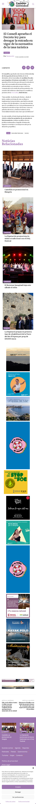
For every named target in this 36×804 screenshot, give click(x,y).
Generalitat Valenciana (17, 133)
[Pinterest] (32, 67)
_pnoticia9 (7, 232)
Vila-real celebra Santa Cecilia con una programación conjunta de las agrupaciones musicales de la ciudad (9, 707)
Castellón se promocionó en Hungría (6, 737)
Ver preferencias (18, 797)
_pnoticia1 (7, 186)
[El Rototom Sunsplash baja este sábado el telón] (18, 264)
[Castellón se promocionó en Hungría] (18, 169)
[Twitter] (28, 67)
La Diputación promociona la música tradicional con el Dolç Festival (17, 238)
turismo (27, 133)
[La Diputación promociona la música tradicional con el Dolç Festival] (18, 215)
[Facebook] (24, 67)
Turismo (7, 52)
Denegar (18, 792)
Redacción (10, 56)
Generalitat (14, 92)
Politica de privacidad (23, 801)
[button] (33, 768)
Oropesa (6, 328)
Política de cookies (10, 801)
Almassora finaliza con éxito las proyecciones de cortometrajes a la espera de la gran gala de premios (26, 706)
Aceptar (18, 787)
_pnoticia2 (7, 281)
